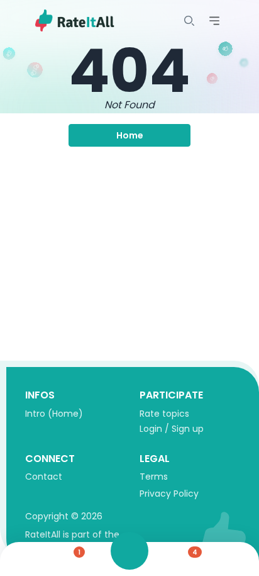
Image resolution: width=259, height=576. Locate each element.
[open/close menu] (189, 20)
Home (129, 135)
